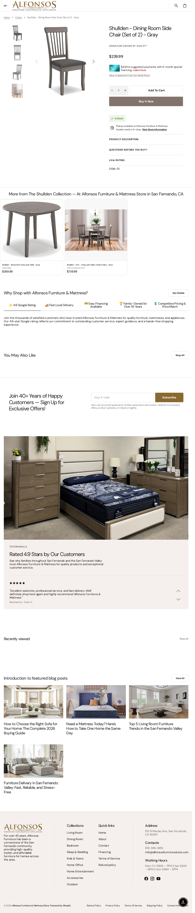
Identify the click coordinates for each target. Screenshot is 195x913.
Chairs (18, 17)
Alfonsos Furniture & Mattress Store (30, 905)
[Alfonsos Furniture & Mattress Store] (34, 5)
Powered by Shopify (60, 905)
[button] (8, 6)
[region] (96, 237)
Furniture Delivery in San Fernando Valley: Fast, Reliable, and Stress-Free (31, 787)
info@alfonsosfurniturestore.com (166, 852)
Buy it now (146, 101)
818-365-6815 (154, 848)
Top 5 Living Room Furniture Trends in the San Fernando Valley (155, 726)
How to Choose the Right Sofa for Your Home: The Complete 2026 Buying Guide (30, 728)
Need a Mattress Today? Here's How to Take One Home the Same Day (93, 728)
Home (7, 17)
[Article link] (33, 702)
